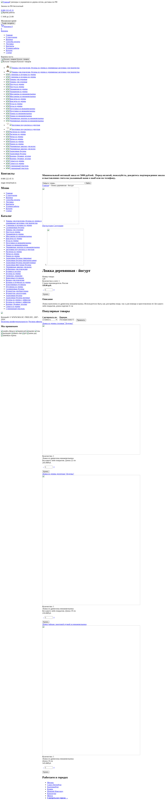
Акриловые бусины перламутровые (21, 263)
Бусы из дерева (12, 241)
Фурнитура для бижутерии (17, 291)
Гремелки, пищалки (14, 276)
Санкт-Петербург (54, 785)
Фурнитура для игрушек (16, 293)
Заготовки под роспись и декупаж (20, 249)
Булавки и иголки (13, 271)
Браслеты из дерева (14, 238)
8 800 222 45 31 (7, 10)
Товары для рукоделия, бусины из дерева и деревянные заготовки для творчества (24, 222)
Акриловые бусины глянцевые (19, 258)
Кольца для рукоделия (15, 280)
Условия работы (12, 48)
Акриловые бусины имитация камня (21, 260)
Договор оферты (35, 322)
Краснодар (51, 793)
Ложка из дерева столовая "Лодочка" (57, 323)
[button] (48, 226)
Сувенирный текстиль (15, 309)
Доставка (10, 44)
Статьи (9, 53)
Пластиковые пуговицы (16, 284)
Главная (9, 35)
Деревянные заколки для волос (19, 267)
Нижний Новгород (55, 791)
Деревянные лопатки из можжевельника (23, 247)
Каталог (9, 50)
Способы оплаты (13, 42)
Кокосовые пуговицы (15, 278)
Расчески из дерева (14, 252)
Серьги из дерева (13, 306)
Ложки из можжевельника (17, 245)
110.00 (47, 285)
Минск (50, 796)
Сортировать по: (49, 317)
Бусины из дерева (13, 274)
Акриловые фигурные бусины (18, 265)
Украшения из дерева (15, 234)
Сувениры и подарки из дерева (19, 225)
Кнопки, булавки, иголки (16, 304)
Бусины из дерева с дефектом (18, 300)
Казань (50, 789)
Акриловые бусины (14, 295)
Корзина (9, 39)
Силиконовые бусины (15, 227)
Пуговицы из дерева (14, 287)
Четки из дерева (12, 254)
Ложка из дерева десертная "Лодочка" (58, 474)
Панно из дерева (13, 256)
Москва (50, 783)
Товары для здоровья (14, 230)
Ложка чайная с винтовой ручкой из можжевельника (64, 624)
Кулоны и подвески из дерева (18, 282)
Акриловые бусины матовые (18, 298)
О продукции (11, 37)
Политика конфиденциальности (14, 322)
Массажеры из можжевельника (19, 236)
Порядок (63, 317)
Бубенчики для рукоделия (16, 269)
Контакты (10, 46)
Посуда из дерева (13, 232)
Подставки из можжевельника (18, 243)
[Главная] (5, 2)
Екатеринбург (53, 787)
